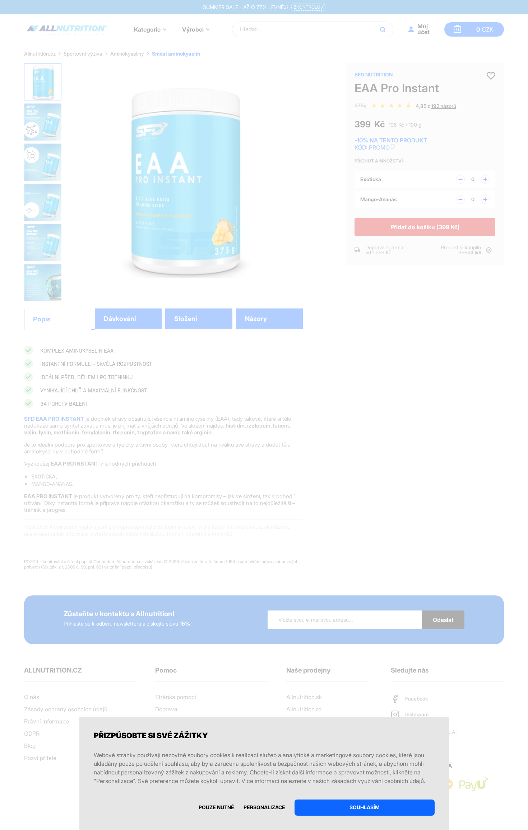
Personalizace (264, 807)
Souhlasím (364, 807)
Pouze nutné (216, 807)
